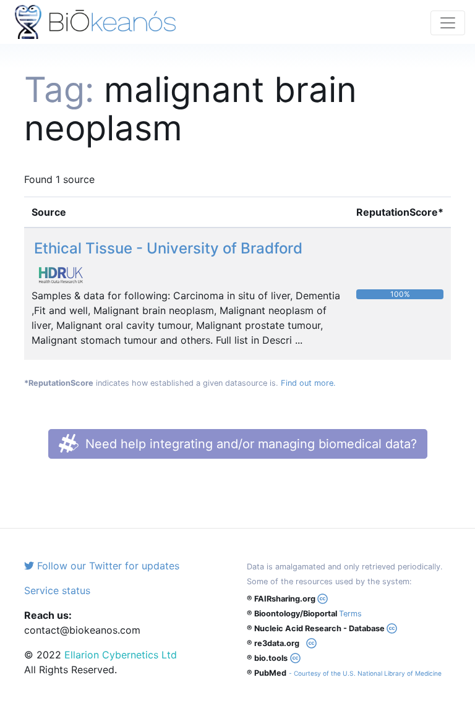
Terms (350, 613)
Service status (57, 590)
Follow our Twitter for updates (106, 565)
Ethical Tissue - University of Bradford (168, 248)
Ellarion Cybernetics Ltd (120, 655)
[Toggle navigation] (447, 23)
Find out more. (308, 383)
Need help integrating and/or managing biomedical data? (249, 443)
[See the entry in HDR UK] (66, 274)
